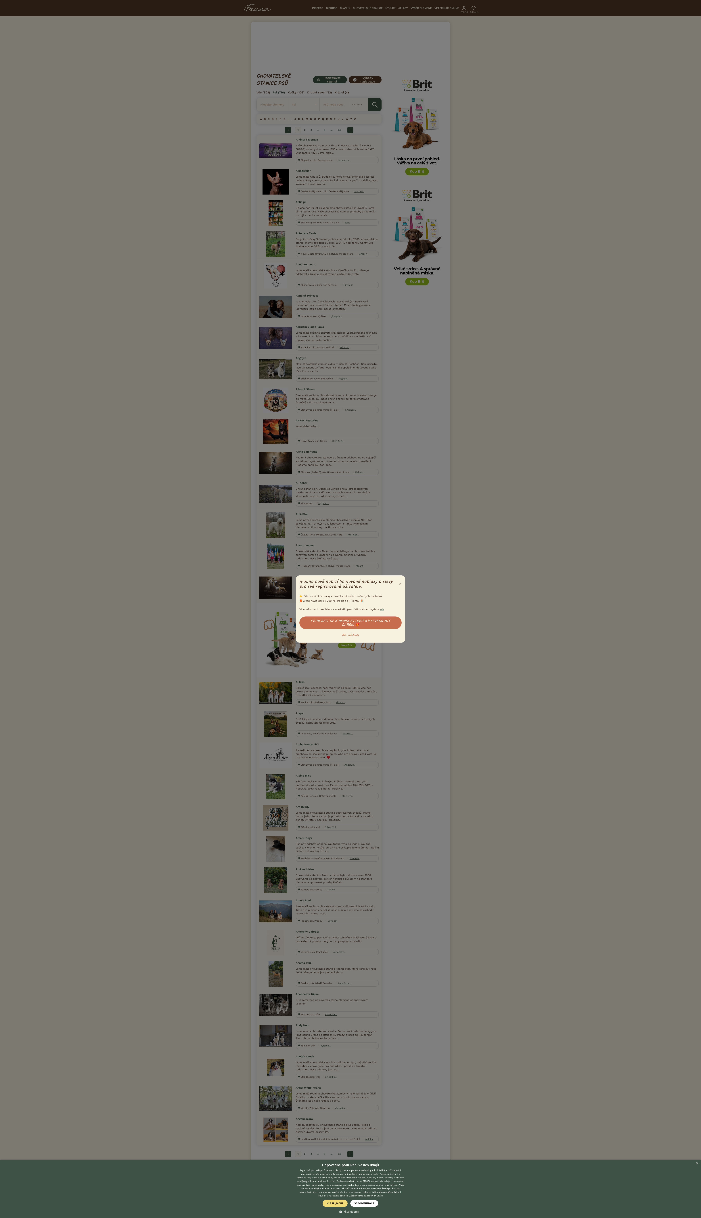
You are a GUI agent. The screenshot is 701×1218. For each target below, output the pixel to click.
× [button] (697, 1163)
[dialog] (350, 1189)
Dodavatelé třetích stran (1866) (353, 1181)
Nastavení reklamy (360, 1192)
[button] (350, 1212)
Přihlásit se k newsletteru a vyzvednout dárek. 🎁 (350, 622)
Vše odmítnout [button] (364, 1203)
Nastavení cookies (338, 1195)
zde (382, 609)
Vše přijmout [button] (335, 1203)
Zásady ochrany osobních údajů (366, 1195)
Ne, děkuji (350, 634)
